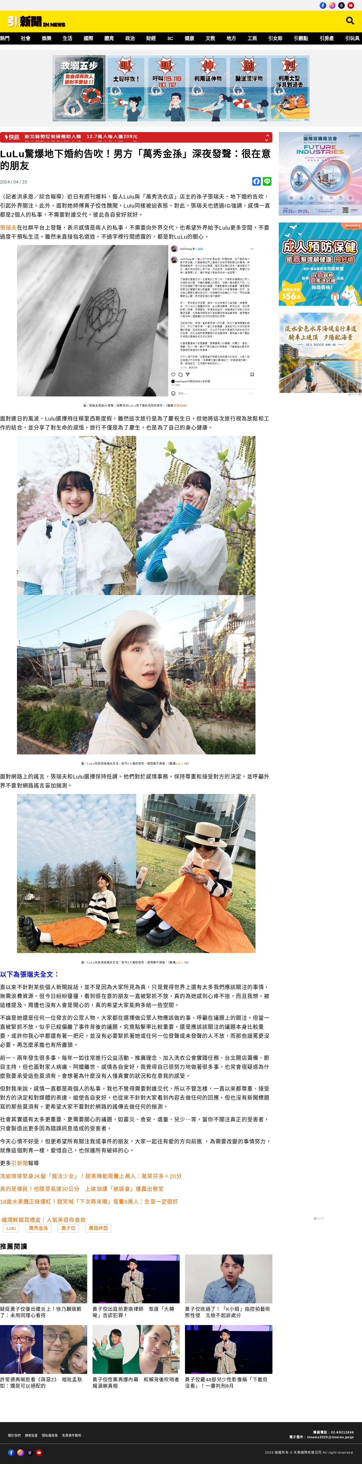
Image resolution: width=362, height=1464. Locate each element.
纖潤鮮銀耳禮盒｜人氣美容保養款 (44, 1220)
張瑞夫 (8, 228)
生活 (67, 38)
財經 (151, 38)
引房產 (327, 38)
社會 (25, 38)
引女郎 (275, 38)
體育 (109, 38)
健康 (189, 38)
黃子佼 (68, 1228)
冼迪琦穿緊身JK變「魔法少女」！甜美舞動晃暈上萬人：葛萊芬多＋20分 (91, 1176)
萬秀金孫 (38, 1228)
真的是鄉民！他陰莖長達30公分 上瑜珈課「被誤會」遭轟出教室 (82, 1189)
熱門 (5, 38)
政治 (130, 38)
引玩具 (352, 38)
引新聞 (19, 1163)
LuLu (179, 763)
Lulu (11, 1228)
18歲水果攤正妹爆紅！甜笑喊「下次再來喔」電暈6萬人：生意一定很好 (89, 1202)
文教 (210, 38)
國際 (88, 38)
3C (170, 38)
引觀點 (301, 38)
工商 (252, 38)
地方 (231, 38)
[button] (268, 134)
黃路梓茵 (98, 1228)
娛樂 (46, 38)
